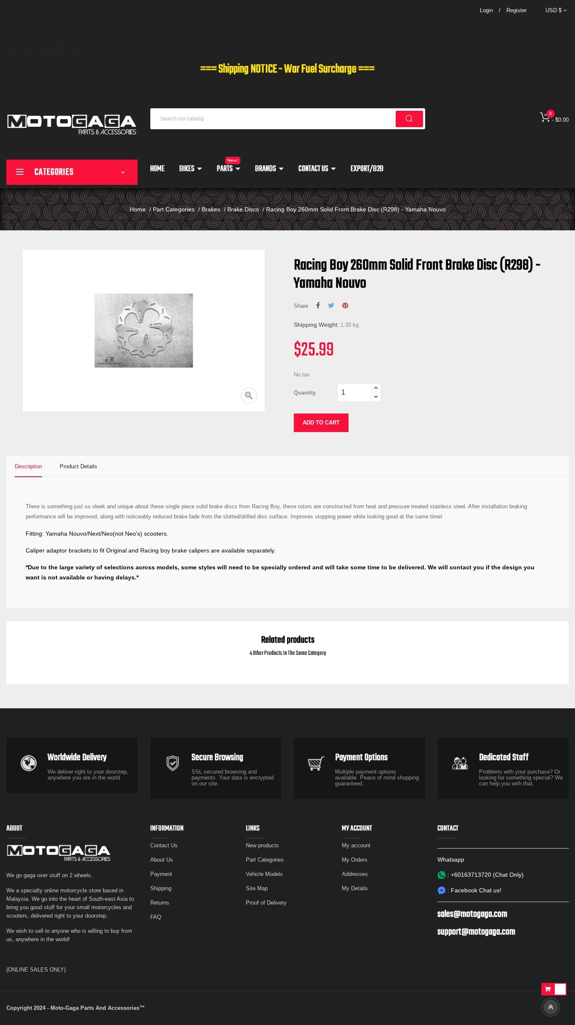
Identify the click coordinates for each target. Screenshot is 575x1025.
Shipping (160, 888)
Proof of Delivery (266, 903)
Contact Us (164, 845)
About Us (161, 860)
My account (356, 845)
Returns (159, 903)
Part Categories (265, 860)
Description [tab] (28, 466)
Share (318, 305)
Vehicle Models (264, 874)
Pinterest (345, 305)
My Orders (354, 860)
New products (262, 845)
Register (516, 10)
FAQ (155, 917)
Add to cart (321, 422)
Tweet (331, 305)
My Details (355, 888)
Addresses (355, 874)
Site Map (257, 888)
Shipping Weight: (316, 324)
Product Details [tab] (78, 466)
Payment (161, 874)
